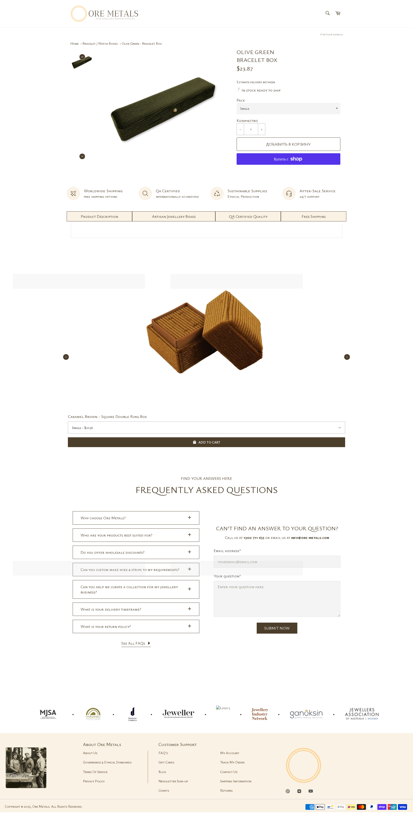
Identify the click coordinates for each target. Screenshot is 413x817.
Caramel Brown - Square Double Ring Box (107, 416)
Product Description (99, 216)
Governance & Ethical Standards (107, 762)
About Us (90, 753)
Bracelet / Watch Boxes (100, 43)
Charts (163, 790)
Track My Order (232, 762)
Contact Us (229, 771)
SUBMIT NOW (277, 628)
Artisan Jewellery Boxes (174, 216)
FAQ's (163, 753)
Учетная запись (331, 34)
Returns (226, 790)
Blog (162, 771)
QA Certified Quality (248, 216)
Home (74, 43)
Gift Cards (166, 762)
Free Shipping (314, 216)
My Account (229, 753)
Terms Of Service (95, 771)
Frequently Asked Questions (207, 489)
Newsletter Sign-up (173, 781)
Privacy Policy (94, 781)
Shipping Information (235, 781)
